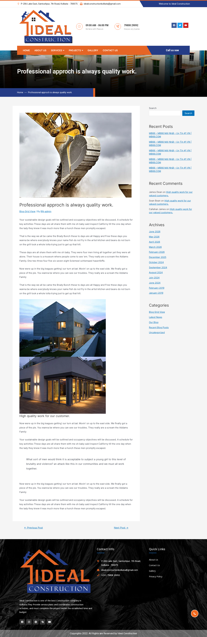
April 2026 (154, 241)
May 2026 (154, 236)
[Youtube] (49, 622)
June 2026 (154, 231)
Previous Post (33, 528)
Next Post (121, 528)
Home (26, 50)
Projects (75, 50)
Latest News (155, 317)
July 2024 (154, 277)
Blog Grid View (27, 211)
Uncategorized (157, 332)
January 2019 (156, 292)
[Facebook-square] (22, 622)
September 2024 (158, 267)
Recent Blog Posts (159, 327)
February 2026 (157, 252)
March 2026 (155, 247)
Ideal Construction (127, 633)
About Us (40, 50)
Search (153, 108)
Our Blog (153, 322)
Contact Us (110, 50)
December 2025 (157, 257)
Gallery (93, 50)
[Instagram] (29, 622)
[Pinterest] (35, 622)
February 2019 (156, 287)
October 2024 (156, 262)
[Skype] (42, 622)
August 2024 (156, 272)
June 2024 (154, 282)
